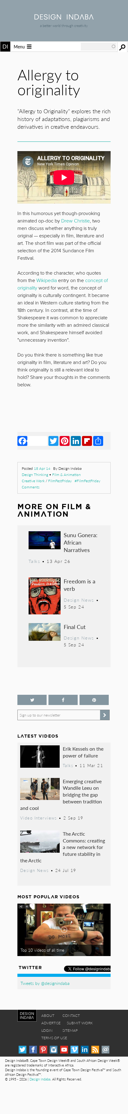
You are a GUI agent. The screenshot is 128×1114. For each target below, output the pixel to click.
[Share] (98, 440)
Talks (34, 561)
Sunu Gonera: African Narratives (81, 542)
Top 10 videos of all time (42, 950)
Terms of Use (54, 1037)
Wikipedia (46, 280)
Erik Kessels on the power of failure (83, 752)
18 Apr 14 (42, 468)
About (47, 1015)
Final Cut (74, 627)
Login (47, 1030)
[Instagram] (53, 1049)
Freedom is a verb (79, 584)
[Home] (64, 17)
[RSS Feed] (95, 1049)
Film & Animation (66, 474)
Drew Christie (75, 221)
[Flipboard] (87, 440)
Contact (71, 1015)
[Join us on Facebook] (63, 700)
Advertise (51, 1023)
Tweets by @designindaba (45, 983)
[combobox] (98, 47)
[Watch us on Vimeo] (74, 1049)
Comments (30, 487)
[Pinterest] (65, 440)
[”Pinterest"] (94, 700)
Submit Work (80, 1023)
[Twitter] (53, 440)
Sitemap (70, 1030)
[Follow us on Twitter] (32, 700)
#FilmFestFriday (87, 480)
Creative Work (33, 480)
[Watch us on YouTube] (64, 1049)
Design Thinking (35, 474)
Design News (79, 600)
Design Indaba (40, 1079)
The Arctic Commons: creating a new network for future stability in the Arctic (62, 847)
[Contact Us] (105, 1049)
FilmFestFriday (60, 480)
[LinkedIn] (76, 440)
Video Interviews (38, 818)
